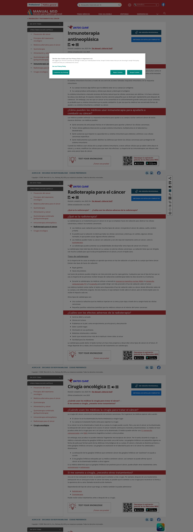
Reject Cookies (118, 72)
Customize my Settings (61, 72)
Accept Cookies (135, 72)
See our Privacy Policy (59, 66)
